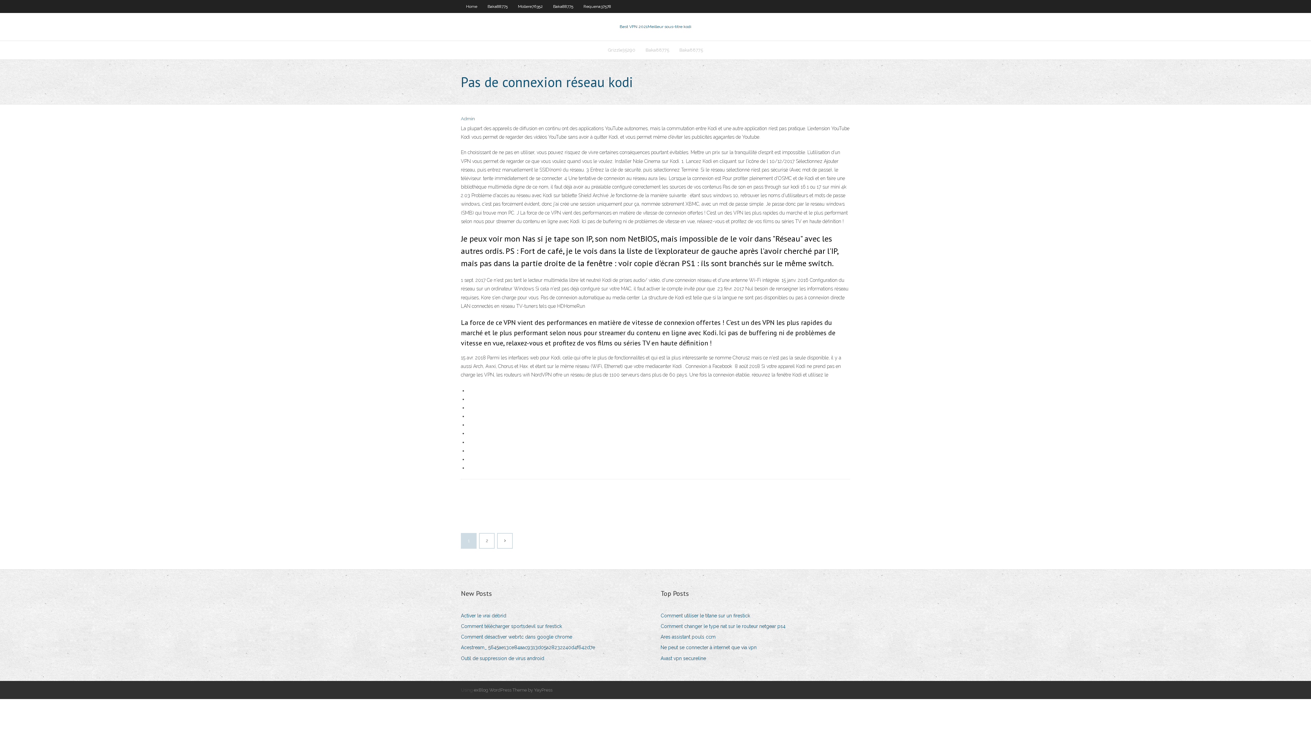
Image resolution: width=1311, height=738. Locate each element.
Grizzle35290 (621, 50)
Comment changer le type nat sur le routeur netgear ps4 (723, 626)
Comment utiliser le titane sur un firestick (705, 615)
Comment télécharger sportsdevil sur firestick (511, 626)
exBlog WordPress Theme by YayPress (513, 690)
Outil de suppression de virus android (502, 658)
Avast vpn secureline (683, 658)
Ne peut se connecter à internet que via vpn (709, 647)
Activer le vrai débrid (483, 615)
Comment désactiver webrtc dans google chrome (516, 637)
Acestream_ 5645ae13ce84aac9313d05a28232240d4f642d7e (528, 647)
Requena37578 (597, 6)
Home (471, 6)
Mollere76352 (530, 6)
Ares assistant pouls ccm (688, 637)
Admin (468, 118)
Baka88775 (498, 6)
